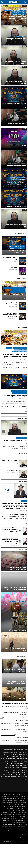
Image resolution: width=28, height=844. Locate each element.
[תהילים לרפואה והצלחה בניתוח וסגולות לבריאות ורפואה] (14, 561)
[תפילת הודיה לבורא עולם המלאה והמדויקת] (14, 666)
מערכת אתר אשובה (20, 184)
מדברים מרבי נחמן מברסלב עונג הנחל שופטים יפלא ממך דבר (15, 165)
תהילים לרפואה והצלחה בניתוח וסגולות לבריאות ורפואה (15, 568)
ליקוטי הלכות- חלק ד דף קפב (16, 103)
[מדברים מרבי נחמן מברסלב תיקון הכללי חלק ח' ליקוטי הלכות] (14, 116)
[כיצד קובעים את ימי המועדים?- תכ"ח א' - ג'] (14, 75)
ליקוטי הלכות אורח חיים (20, 774)
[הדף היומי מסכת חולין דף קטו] (14, 35)
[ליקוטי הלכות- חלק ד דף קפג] (22, 261)
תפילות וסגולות (22, 601)
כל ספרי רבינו (12, 177)
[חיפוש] (2, 2)
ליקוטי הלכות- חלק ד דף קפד (16, 206)
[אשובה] (14, 2)
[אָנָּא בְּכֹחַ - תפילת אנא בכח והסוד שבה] (14, 642)
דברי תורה (13, 10)
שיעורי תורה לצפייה (16, 12)
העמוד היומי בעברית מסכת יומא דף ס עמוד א (10, 461)
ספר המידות (9, 772)
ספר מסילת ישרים (18, 763)
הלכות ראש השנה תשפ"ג (17, 630)
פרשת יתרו (22, 145)
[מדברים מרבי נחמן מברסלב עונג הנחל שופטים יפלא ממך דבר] (14, 158)
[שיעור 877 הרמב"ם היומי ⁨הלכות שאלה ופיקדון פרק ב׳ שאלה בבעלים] (23, 531)
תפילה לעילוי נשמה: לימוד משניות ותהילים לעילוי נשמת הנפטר (15, 683)
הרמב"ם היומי (23, 481)
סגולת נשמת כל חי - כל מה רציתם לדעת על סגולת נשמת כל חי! (15, 588)
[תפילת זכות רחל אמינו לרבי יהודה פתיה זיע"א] (14, 694)
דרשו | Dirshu (20, 41)
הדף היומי (23, 36)
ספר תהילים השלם (22, 750)
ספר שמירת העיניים (21, 752)
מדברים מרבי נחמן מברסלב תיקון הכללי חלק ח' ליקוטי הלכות (15, 123)
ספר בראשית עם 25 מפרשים (13, 770)
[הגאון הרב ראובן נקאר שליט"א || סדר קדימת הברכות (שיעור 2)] (14, 337)
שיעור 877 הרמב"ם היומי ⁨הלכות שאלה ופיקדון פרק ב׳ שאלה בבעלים (10, 529)
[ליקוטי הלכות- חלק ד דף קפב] (14, 96)
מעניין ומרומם (23, 549)
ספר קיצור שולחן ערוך (10, 750)
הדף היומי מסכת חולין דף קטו (16, 39)
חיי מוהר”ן (16, 772)
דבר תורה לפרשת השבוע (20, 10)
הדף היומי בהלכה (17, 36)
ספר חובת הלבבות (8, 774)
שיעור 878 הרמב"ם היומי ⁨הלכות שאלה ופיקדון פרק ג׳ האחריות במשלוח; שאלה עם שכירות (14, 505)
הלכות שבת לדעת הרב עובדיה (14, 754)
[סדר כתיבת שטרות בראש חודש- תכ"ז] (14, 219)
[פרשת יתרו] (14, 138)
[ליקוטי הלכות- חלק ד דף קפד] (14, 198)
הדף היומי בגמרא (22, 418)
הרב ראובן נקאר (7, 10)
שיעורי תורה (23, 12)
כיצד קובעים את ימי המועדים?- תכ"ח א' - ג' (11, 471)
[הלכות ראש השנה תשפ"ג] (14, 622)
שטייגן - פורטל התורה (15, 601)
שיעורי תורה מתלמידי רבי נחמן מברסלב (18, 14)
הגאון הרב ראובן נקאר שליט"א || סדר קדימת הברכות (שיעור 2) (15, 17)
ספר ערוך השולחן (22, 777)
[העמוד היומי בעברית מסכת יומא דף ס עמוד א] (14, 55)
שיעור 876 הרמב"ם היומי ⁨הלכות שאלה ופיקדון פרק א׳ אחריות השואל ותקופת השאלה (10, 540)
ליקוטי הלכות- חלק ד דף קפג (16, 182)
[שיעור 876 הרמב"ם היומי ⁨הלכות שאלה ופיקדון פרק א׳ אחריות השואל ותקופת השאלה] (23, 541)
